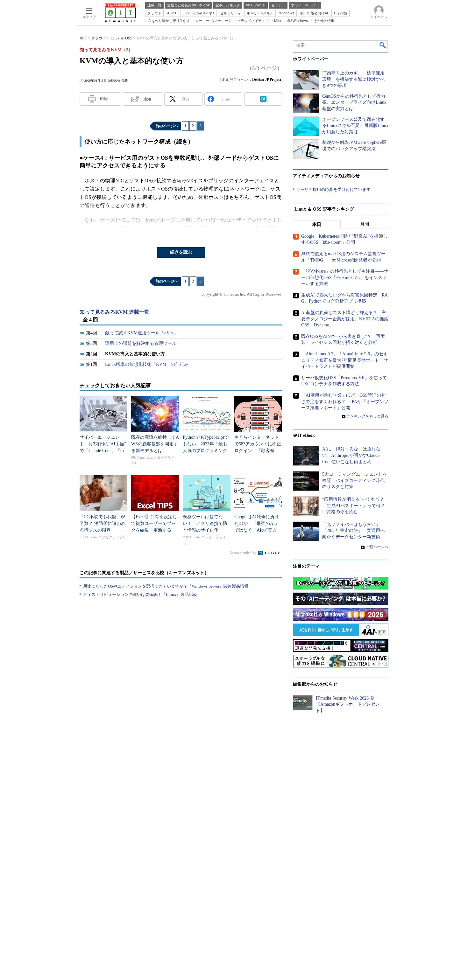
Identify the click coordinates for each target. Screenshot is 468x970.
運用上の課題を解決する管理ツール (140, 343)
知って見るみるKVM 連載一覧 (114, 312)
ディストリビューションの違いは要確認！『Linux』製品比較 (140, 594)
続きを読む (181, 252)
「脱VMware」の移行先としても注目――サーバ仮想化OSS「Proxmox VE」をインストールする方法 (344, 277)
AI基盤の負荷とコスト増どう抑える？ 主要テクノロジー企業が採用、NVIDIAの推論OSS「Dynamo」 (344, 318)
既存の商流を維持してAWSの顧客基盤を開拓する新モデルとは (155, 444)
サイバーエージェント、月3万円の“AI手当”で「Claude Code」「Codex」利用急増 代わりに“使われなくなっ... (103, 450)
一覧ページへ (376, 547)
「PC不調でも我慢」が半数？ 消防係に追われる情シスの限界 (102, 523)
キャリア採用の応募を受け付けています (333, 189)
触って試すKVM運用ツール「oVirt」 (141, 333)
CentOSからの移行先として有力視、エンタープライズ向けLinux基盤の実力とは (354, 102)
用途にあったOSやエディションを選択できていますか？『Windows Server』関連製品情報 (165, 586)
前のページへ (166, 126)
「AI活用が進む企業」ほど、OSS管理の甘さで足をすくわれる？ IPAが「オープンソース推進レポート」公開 (344, 401)
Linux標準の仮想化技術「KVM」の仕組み (146, 364)
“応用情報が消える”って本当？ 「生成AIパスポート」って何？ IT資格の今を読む (355, 505)
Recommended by (243, 553)
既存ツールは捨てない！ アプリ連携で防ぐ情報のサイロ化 (205, 523)
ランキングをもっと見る (367, 416)
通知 (147, 99)
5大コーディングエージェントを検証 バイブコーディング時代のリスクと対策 (354, 480)
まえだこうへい (235, 79)
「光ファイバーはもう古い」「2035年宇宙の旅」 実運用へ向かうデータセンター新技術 (353, 530)
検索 (383, 44)
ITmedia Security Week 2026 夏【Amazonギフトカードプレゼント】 (348, 704)
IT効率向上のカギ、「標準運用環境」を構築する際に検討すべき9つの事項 (353, 79)
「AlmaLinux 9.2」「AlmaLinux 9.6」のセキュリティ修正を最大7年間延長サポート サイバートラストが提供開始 (344, 360)
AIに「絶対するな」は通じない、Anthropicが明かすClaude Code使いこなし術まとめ (351, 455)
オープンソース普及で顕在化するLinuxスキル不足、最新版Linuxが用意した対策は (355, 125)
